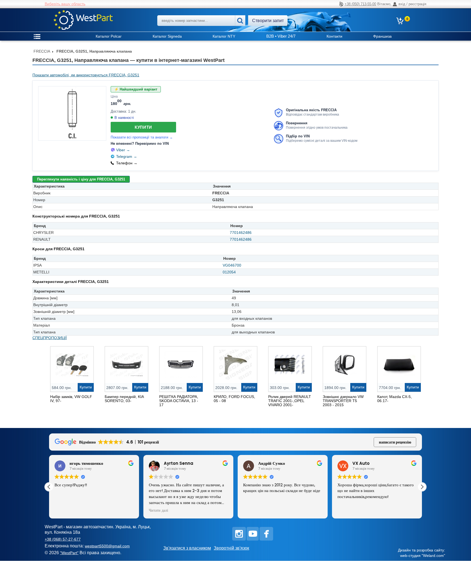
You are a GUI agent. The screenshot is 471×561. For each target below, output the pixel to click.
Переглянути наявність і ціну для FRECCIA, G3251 (81, 179)
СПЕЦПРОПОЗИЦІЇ (49, 338)
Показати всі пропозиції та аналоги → (142, 137)
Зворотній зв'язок (231, 548)
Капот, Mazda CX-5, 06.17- (394, 398)
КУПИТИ (143, 127)
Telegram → (126, 156)
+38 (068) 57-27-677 (63, 539)
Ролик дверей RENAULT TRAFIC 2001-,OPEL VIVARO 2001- (289, 400)
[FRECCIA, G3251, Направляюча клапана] (72, 113)
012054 (229, 272)
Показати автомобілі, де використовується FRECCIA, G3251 (85, 75)
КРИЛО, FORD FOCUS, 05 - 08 (234, 398)
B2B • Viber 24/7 (280, 36)
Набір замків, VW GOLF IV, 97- (71, 398)
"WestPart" (69, 553)
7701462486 (241, 232)
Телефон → (126, 163)
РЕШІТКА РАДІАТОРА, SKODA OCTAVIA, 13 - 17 (178, 400)
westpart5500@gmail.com (107, 546)
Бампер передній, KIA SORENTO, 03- (124, 398)
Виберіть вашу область (65, 4)
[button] (422, 487)
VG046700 (232, 265)
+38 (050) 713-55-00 (360, 4)
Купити (86, 387)
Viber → (123, 150)
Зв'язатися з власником (187, 548)
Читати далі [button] (158, 510)
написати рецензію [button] (395, 442)
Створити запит (268, 20)
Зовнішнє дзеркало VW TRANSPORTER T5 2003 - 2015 (343, 400)
